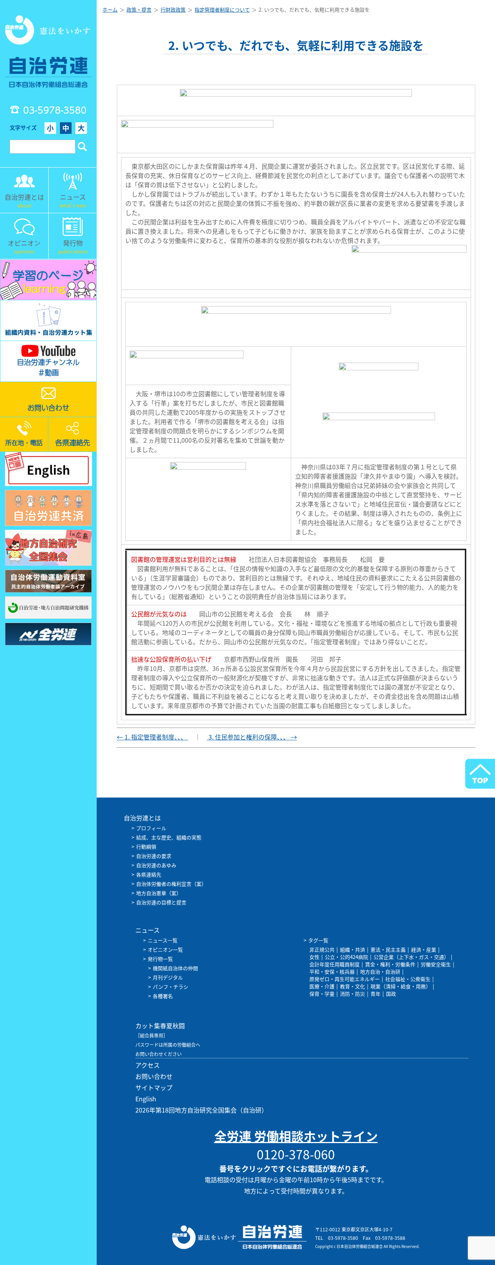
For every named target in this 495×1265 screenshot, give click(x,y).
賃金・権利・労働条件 (390, 964)
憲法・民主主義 (388, 949)
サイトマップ (153, 1087)
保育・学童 (322, 993)
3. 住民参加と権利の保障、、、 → (252, 736)
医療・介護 (322, 986)
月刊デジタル (168, 977)
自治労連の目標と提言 (161, 902)
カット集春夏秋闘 (160, 1025)
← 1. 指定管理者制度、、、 (152, 736)
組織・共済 (352, 949)
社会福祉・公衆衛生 (407, 979)
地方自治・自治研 (380, 971)
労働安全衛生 (436, 964)
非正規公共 (322, 949)
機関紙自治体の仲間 (175, 968)
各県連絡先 (148, 874)
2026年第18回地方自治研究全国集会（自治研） (201, 1109)
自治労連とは (142, 817)
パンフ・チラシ (170, 986)
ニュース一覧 (163, 940)
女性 (314, 956)
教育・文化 (352, 986)
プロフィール (151, 828)
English (145, 1098)
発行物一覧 (160, 958)
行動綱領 (146, 846)
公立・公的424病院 (346, 956)
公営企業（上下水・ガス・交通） (411, 956)
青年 (375, 993)
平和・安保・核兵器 (332, 971)
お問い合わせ (153, 1076)
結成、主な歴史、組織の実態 (168, 837)
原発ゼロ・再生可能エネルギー (344, 979)
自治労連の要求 (153, 855)
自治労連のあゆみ (156, 865)
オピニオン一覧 (165, 949)
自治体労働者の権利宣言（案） (171, 883)
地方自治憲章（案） (158, 893)
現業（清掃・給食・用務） (400, 986)
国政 (391, 993)
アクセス (147, 1065)
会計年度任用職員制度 (334, 964)
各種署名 (163, 996)
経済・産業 (423, 949)
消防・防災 (352, 993)
